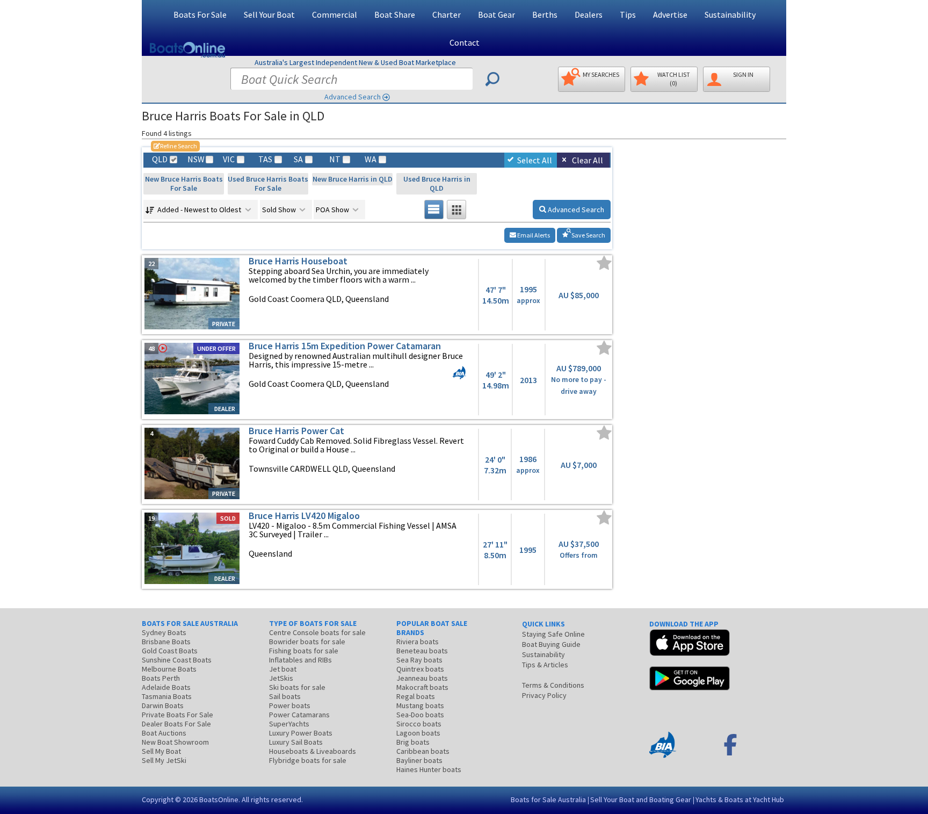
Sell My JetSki (164, 760)
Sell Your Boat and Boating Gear (640, 799)
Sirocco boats (418, 724)
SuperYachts (289, 724)
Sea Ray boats (419, 660)
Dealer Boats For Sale (176, 724)
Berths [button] (544, 14)
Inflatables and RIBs (300, 660)
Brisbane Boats (166, 641)
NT (334, 159)
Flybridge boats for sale (307, 760)
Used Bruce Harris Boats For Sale (268, 183)
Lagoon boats (418, 733)
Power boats (289, 705)
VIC (229, 159)
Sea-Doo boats (420, 714)
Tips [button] (628, 14)
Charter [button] (446, 14)
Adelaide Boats (166, 687)
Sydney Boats (164, 632)
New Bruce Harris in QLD (353, 179)
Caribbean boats (423, 751)
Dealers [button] (589, 14)
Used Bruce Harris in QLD (436, 183)
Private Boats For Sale (177, 714)
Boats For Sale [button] (200, 14)
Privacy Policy (544, 695)
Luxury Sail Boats (296, 742)
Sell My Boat (161, 751)
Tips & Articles (545, 664)
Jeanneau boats (422, 678)
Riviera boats (417, 641)
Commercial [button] (334, 14)
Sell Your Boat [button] (269, 14)
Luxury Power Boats (300, 733)
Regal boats (415, 696)
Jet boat (282, 669)
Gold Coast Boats (170, 650)
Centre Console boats (317, 632)
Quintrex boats (420, 669)
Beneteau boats (422, 650)
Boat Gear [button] (496, 14)
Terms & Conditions (553, 685)
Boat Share (394, 14)
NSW (195, 159)
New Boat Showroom (175, 742)
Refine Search (175, 146)
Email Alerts (533, 235)
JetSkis (281, 678)
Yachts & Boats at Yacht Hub (739, 799)
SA (298, 159)
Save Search (587, 235)
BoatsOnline (218, 799)
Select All (534, 160)
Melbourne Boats (169, 669)
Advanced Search (352, 97)
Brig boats (413, 742)
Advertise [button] (670, 14)
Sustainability (730, 14)
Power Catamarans (299, 714)
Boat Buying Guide (551, 644)
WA (370, 159)
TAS (265, 159)
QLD (160, 159)
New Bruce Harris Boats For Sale (184, 183)
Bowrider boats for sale (307, 641)
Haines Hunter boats (428, 769)
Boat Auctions (164, 733)
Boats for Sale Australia (548, 799)
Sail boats (285, 696)
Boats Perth (161, 678)
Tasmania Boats (167, 696)
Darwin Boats (163, 705)
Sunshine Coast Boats (177, 660)
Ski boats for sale (297, 687)
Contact (465, 42)
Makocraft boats (422, 687)
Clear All (587, 160)
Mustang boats (420, 705)
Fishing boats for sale (303, 650)
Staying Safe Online (553, 634)
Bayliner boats (419, 760)
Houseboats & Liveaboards (312, 751)
